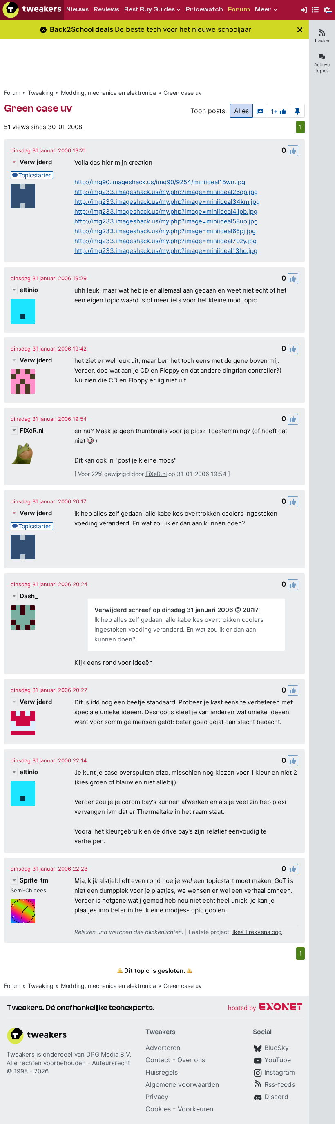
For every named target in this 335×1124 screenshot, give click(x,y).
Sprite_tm (34, 880)
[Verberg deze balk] (300, 29)
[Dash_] (23, 617)
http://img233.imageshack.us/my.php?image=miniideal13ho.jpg (165, 251)
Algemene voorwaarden (182, 1084)
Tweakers (21, 1054)
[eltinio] (23, 311)
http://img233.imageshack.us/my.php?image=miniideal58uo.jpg (166, 221)
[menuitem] (304, 10)
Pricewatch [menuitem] (204, 9)
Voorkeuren (195, 1109)
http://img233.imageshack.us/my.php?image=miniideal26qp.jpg (166, 192)
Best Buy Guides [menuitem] (149, 9)
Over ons (191, 1060)
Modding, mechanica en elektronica (108, 92)
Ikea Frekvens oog (257, 931)
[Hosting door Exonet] (265, 1008)
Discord (276, 1097)
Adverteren (162, 1048)
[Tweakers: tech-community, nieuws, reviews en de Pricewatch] (32, 10)
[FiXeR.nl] (23, 452)
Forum (12, 92)
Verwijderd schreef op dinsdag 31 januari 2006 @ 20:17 (176, 610)
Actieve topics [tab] (322, 68)
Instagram (279, 1072)
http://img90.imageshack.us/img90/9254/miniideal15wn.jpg (159, 182)
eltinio (29, 290)
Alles (241, 111)
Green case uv (182, 92)
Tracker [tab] (322, 40)
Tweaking (41, 92)
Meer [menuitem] (263, 9)
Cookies (158, 1109)
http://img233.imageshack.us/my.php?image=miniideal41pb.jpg (165, 211)
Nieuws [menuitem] (77, 9)
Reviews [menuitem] (106, 9)
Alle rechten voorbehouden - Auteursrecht (68, 1063)
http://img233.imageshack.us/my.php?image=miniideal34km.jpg (167, 202)
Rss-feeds (279, 1084)
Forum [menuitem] (239, 9)
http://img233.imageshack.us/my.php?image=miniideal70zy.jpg (165, 241)
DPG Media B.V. (108, 1054)
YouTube (277, 1060)
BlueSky (276, 1048)
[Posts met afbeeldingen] (260, 110)
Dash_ (29, 596)
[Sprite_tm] (23, 911)
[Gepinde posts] (297, 110)
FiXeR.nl (32, 430)
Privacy (156, 1097)
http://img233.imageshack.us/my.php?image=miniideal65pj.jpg (165, 231)
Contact (157, 1060)
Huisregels (161, 1072)
